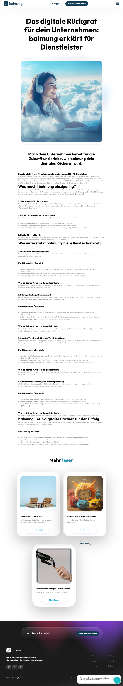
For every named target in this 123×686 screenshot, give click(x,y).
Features (111, 656)
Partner (94, 666)
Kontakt (110, 666)
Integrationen (112, 661)
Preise (94, 661)
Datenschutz (75, 678)
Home (94, 656)
